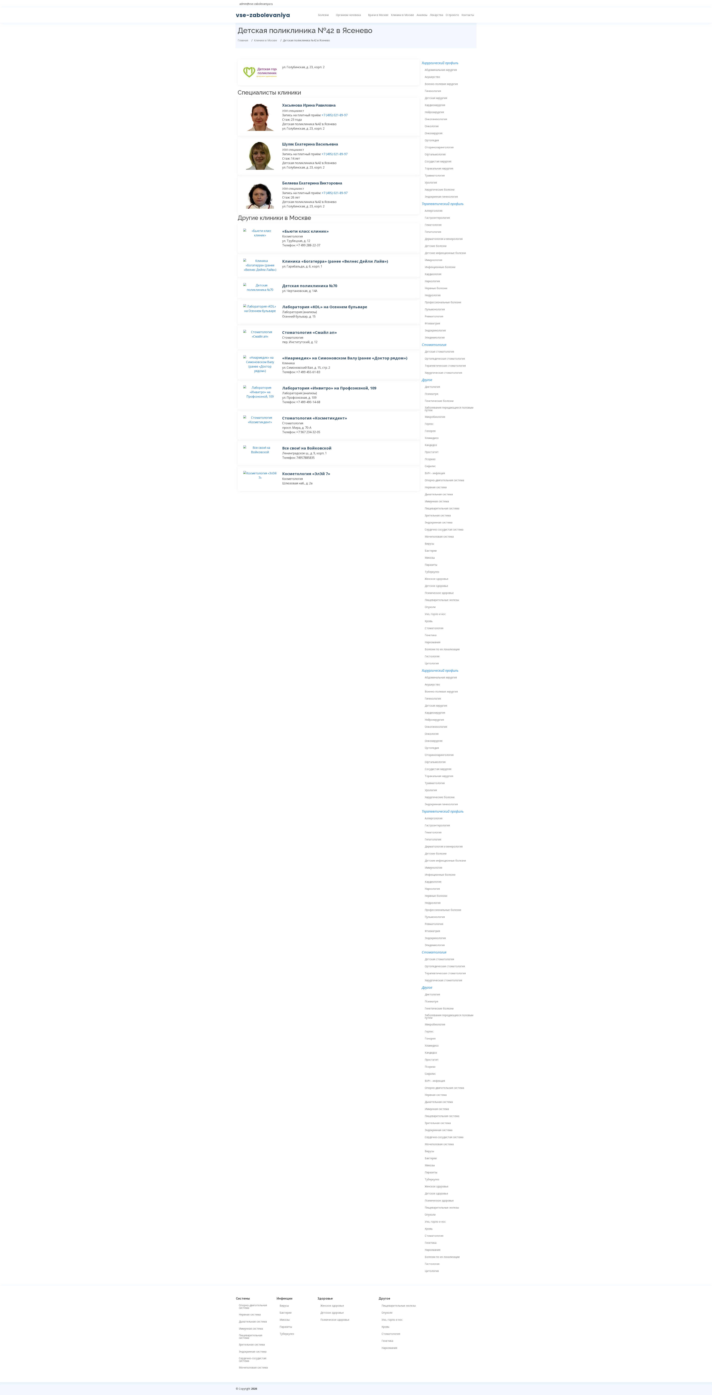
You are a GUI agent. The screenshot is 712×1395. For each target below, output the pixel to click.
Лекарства (436, 15)
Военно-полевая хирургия (441, 84)
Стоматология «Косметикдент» (314, 418)
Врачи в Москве (378, 15)
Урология (431, 182)
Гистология (432, 656)
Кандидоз (431, 445)
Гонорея (430, 431)
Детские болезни (435, 246)
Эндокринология (435, 330)
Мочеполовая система (439, 536)
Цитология (432, 663)
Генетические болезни (439, 401)
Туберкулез (432, 572)
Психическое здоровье (439, 593)
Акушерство (432, 77)
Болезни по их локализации (442, 649)
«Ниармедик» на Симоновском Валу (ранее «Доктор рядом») (344, 358)
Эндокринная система (438, 522)
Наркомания (432, 642)
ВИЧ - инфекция (435, 473)
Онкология (432, 126)
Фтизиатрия (432, 323)
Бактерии (431, 550)
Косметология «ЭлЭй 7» (306, 473)
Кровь (429, 621)
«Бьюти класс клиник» (305, 231)
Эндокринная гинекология (441, 196)
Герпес (429, 424)
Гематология (433, 225)
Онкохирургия (433, 133)
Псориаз (430, 459)
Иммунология (433, 260)
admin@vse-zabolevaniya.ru (256, 4)
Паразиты (431, 564)
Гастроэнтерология (437, 217)
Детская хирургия (436, 98)
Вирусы (429, 543)
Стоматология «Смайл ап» (309, 332)
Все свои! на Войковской (307, 448)
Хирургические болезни (439, 189)
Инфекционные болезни (440, 267)
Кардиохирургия (435, 105)
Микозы (430, 557)
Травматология (435, 175)
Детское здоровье (436, 586)
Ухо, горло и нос (435, 614)
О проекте (452, 15)
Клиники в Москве (402, 15)
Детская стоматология (439, 351)
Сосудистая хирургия (438, 161)
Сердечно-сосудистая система (444, 529)
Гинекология (433, 91)
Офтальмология (435, 154)
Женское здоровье (436, 579)
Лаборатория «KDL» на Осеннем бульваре (324, 306)
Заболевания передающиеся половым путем (449, 408)
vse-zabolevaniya (263, 15)
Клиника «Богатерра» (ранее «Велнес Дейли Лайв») (335, 261)
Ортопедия (432, 140)
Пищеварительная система (442, 508)
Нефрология (433, 295)
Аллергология (433, 210)
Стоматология (434, 628)
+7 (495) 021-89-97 (334, 115)
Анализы (422, 15)
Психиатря (431, 394)
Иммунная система (437, 501)
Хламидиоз (432, 438)
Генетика (430, 635)
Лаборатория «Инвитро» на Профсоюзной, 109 (329, 388)
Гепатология (433, 232)
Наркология (432, 281)
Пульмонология (435, 309)
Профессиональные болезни (443, 302)
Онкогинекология (436, 119)
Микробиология (435, 417)
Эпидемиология (435, 337)
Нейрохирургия (434, 112)
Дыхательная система (439, 494)
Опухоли (430, 607)
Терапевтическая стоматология (445, 365)
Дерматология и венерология (444, 239)
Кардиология (433, 274)
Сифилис (430, 466)
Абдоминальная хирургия (441, 70)
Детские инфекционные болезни (445, 253)
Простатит (432, 452)
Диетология (432, 387)
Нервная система (436, 487)
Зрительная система (438, 515)
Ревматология (434, 316)
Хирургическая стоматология (443, 372)
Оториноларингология (439, 147)
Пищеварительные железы (442, 600)
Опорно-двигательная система (444, 480)
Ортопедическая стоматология (445, 358)
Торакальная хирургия (439, 168)
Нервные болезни (436, 288)
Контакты (468, 15)
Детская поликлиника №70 (309, 285)
